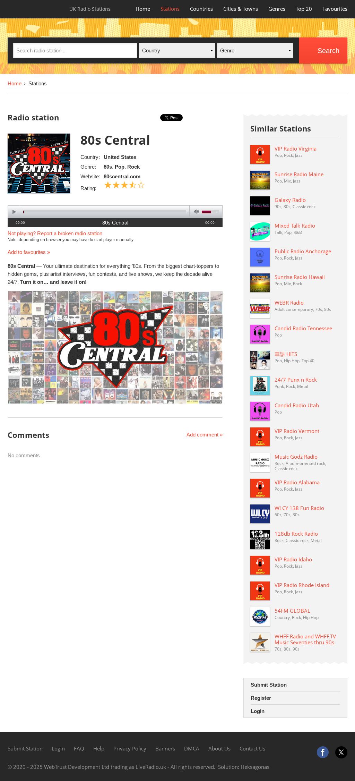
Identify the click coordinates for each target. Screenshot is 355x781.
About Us (219, 748)
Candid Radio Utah (297, 405)
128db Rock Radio (296, 533)
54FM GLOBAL (292, 610)
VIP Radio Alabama (297, 482)
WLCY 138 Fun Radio (299, 507)
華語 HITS (286, 353)
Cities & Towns (240, 8)
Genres (276, 8)
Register (261, 698)
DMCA (191, 748)
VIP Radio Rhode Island (302, 584)
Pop (119, 167)
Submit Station (269, 685)
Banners (165, 748)
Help (98, 748)
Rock (133, 167)
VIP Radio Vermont (297, 430)
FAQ (79, 748)
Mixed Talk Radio (295, 225)
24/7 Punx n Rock (296, 379)
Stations (170, 8)
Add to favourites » (29, 252)
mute (195, 212)
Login (258, 711)
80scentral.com (122, 176)
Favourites (334, 8)
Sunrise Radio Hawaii (300, 276)
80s (108, 167)
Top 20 (304, 8)
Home (143, 8)
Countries (201, 8)
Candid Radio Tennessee (303, 328)
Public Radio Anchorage (303, 251)
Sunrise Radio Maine (299, 174)
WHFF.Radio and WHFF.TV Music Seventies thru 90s (305, 639)
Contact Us (252, 748)
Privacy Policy (129, 748)
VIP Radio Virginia (296, 148)
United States (120, 157)
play (14, 212)
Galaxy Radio (290, 199)
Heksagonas (255, 766)
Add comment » (205, 435)
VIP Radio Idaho (293, 559)
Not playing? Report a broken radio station (55, 233)
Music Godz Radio (296, 456)
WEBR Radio (289, 302)
